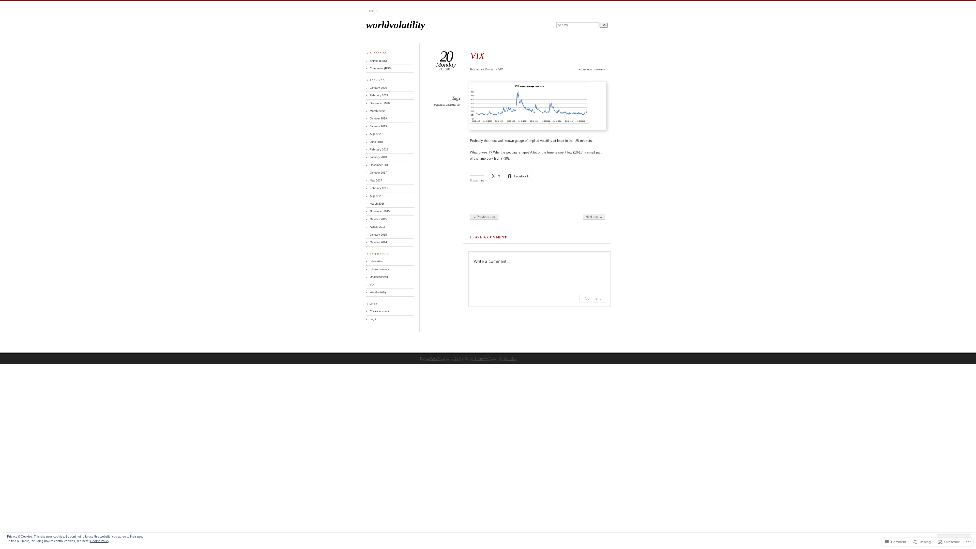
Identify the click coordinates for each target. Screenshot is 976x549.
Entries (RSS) (378, 60)
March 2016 (377, 203)
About (373, 11)
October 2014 (378, 242)
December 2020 (380, 103)
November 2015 (380, 211)
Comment (593, 298)
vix (458, 104)
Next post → (594, 217)
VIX (500, 69)
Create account (379, 311)
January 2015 (378, 234)
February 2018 (379, 149)
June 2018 (376, 141)
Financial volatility (444, 104)
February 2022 (379, 95)
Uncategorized (379, 276)
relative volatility (379, 269)
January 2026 (378, 87)
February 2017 (379, 188)
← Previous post (484, 217)
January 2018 (378, 157)
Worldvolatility (378, 292)
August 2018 (377, 133)
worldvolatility (395, 24)
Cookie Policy (99, 541)
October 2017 (378, 172)
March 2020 (377, 110)
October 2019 (378, 118)
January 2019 (378, 126)
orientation (376, 261)
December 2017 (380, 164)
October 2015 (378, 219)
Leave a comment (593, 69)
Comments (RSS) (381, 68)
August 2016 (377, 195)
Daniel (489, 69)
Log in (373, 319)
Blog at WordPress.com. (436, 358)
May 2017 (376, 180)
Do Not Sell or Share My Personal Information (485, 358)
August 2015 (377, 226)
